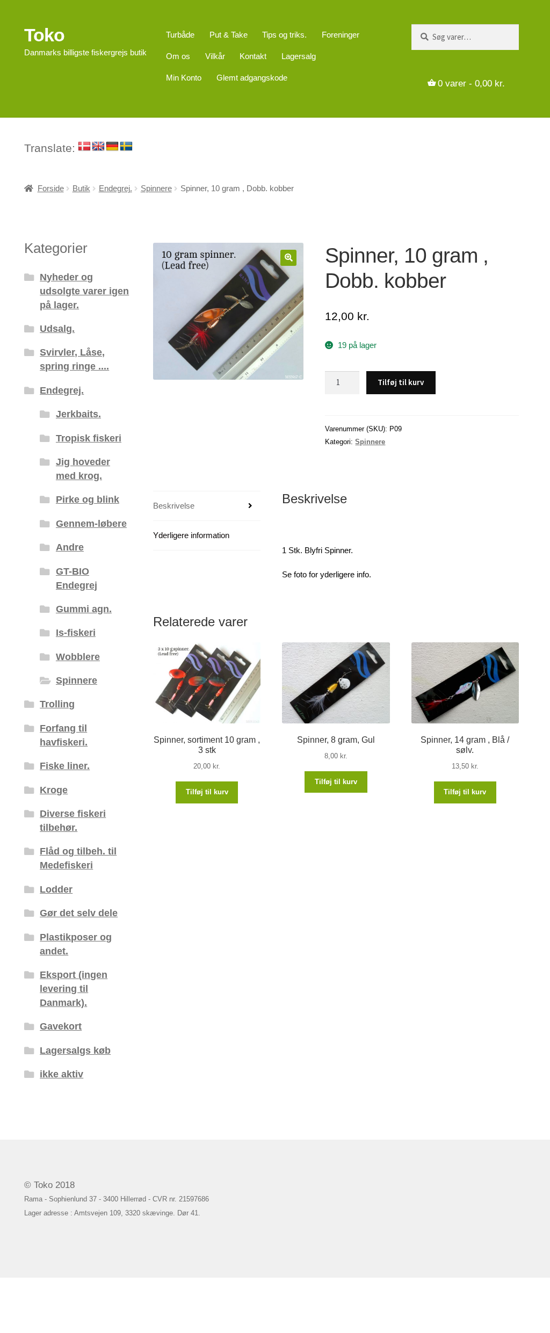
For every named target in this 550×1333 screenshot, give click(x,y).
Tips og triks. (284, 34)
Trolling (57, 703)
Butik (81, 188)
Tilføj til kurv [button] (207, 792)
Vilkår (215, 56)
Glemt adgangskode (251, 77)
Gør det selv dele (79, 912)
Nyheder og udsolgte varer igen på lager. (84, 290)
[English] (98, 146)
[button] (288, 258)
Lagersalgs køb (75, 1050)
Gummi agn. (84, 608)
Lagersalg (298, 56)
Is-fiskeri (76, 632)
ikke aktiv (61, 1074)
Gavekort (61, 1026)
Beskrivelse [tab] (173, 505)
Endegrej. (115, 188)
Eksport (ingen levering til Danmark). (73, 988)
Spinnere (156, 188)
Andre (70, 547)
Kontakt (253, 56)
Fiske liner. (65, 765)
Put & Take (228, 34)
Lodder (56, 889)
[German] (112, 146)
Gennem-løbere (91, 523)
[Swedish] (126, 146)
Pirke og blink (87, 499)
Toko (44, 35)
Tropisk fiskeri (88, 438)
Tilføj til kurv (401, 382)
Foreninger (340, 34)
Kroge (54, 789)
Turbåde (180, 34)
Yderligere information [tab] (191, 535)
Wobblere (78, 656)
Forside (51, 188)
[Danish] (84, 146)
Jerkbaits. (78, 413)
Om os (178, 56)
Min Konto (183, 77)
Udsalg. (57, 328)
